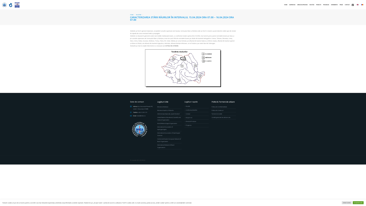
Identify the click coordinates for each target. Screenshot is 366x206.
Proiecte (318, 5)
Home (285, 5)
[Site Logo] (10, 5)
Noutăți (311, 5)
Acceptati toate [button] (358, 203)
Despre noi (292, 5)
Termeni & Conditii (217, 114)
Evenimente (334, 5)
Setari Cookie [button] (347, 203)
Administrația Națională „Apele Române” (168, 114)
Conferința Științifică (191, 110)
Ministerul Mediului (162, 107)
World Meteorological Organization (167, 123)
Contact (347, 5)
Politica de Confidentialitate (219, 107)
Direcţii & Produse (302, 5)
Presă (341, 5)
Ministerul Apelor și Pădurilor (165, 110)
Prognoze (326, 5)
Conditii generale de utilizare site (221, 117)
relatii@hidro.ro (141, 116)
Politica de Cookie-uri (218, 110)
